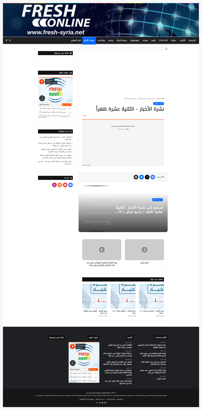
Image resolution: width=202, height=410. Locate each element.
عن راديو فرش (100, 399)
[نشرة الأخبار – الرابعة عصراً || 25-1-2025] (123, 296)
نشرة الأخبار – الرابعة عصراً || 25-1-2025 (124, 312)
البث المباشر (76, 40)
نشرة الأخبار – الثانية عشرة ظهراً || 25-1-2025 (95, 312)
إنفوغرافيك (134, 40)
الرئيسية (192, 40)
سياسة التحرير (110, 399)
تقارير (153, 40)
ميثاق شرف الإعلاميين (86, 399)
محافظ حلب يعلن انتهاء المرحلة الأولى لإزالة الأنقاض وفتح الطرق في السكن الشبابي (55, 156)
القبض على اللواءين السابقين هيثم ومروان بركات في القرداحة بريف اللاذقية (56, 150)
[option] (123, 208)
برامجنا (110, 40)
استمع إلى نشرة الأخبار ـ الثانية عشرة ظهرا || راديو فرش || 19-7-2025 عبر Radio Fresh (139, 209)
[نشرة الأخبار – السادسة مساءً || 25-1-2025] (151, 296)
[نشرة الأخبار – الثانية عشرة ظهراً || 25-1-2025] (94, 296)
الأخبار (183, 40)
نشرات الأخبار (89, 40)
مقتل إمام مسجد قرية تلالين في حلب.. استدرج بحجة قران (54, 162)
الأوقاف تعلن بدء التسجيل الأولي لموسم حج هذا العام (55, 138)
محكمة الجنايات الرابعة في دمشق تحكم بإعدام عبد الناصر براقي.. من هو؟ (54, 144)
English (163, 40)
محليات (173, 40)
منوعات (145, 40)
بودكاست (101, 40)
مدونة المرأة (122, 40)
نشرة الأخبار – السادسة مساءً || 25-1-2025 (151, 312)
